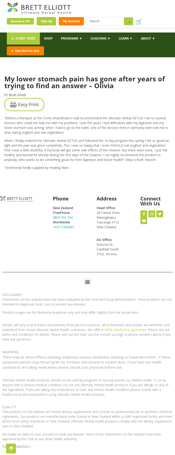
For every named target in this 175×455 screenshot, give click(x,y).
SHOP (48, 38)
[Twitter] (159, 213)
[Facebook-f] (143, 213)
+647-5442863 (63, 227)
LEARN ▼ (126, 38)
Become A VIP (20, 21)
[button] (87, 281)
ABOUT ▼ (148, 38)
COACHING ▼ (100, 38)
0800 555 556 (63, 217)
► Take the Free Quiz (25, 50)
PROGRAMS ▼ (71, 38)
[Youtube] (143, 220)
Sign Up (46, 21)
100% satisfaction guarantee (125, 330)
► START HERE (23, 38)
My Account (71, 21)
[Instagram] (151, 213)
